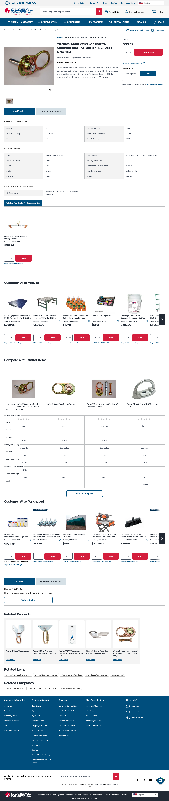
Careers (7, 710)
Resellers (62, 715)
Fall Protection (37, 29)
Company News (10, 715)
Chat (105, 3)
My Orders (36, 715)
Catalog (114, 3)
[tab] (19, 111)
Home (7, 29)
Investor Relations (11, 720)
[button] (151, 3)
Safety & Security (20, 29)
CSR (5, 725)
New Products (91, 715)
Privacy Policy (99, 784)
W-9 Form (36, 745)
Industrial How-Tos (93, 725)
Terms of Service (112, 784)
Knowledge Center (128, 3)
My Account (36, 710)
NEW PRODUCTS (95, 22)
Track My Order (38, 720)
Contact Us (94, 3)
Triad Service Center (67, 725)
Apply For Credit (38, 730)
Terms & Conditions (79, 798)
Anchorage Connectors (57, 29)
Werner (60, 37)
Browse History (80, 3)
